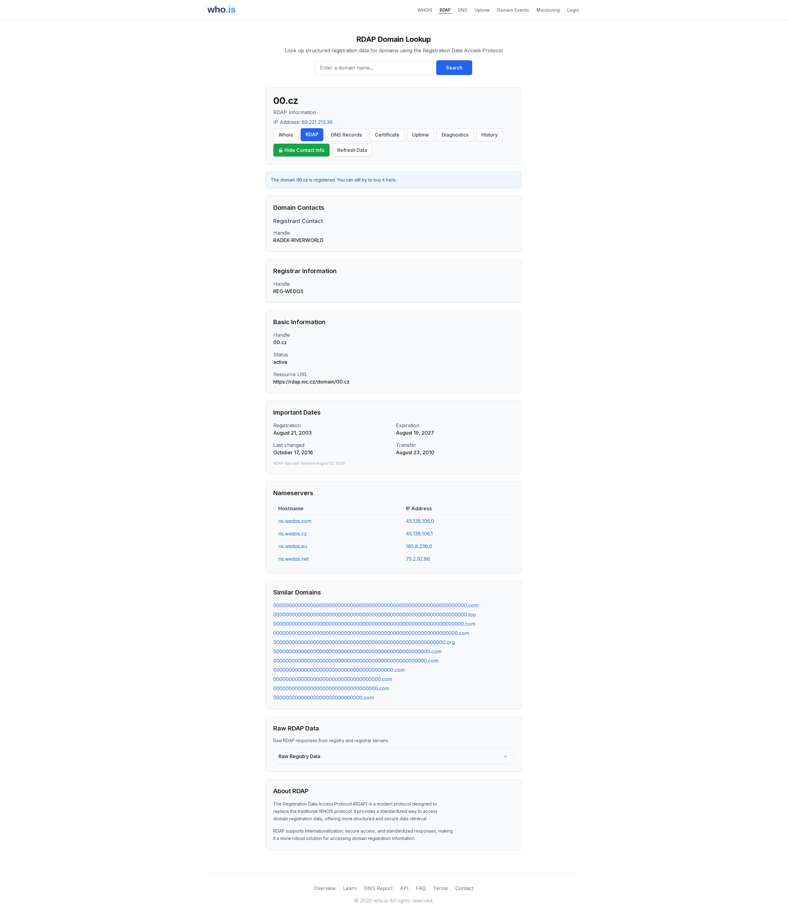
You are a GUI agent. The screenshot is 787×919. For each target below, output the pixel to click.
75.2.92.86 (418, 559)
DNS (462, 10)
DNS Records (346, 135)
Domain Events (513, 10)
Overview (325, 888)
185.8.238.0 (419, 546)
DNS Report (378, 888)
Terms (440, 888)
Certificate (387, 135)
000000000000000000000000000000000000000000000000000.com (357, 651)
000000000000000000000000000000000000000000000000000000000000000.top (374, 614)
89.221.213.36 (317, 122)
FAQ (421, 888)
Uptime (482, 10)
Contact (464, 888)
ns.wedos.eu (292, 546)
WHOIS (424, 10)
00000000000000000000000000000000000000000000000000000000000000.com (374, 624)
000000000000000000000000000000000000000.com (339, 670)
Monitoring (548, 10)
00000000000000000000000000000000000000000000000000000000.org (364, 642)
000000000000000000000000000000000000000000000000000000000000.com (371, 633)
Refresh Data (352, 150)
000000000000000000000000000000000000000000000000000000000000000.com (375, 605)
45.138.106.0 (420, 521)
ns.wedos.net (293, 559)
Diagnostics (455, 135)
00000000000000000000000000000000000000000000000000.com (355, 661)
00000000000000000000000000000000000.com (332, 679)
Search (454, 68)
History (489, 135)
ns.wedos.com (294, 521)
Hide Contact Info (304, 150)
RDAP (445, 10)
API (404, 888)
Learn (350, 888)
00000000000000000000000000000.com (323, 697)
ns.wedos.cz (292, 534)
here (391, 179)
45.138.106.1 (419, 534)
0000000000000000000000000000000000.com (331, 688)
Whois (286, 135)
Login (573, 10)
